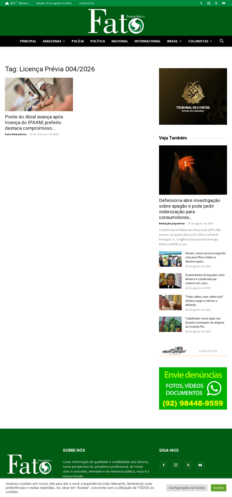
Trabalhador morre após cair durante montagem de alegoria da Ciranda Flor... (204, 322)
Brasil (172, 41)
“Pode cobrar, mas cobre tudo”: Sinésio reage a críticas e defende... (204, 301)
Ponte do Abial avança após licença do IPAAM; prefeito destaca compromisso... (34, 122)
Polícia (78, 41)
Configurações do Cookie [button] (187, 488)
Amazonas (52, 41)
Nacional (119, 41)
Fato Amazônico (16, 134)
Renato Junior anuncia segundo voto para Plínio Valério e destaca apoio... (205, 257)
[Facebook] (201, 3)
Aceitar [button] (219, 488)
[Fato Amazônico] (116, 21)
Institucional (86, 3)
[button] (221, 41)
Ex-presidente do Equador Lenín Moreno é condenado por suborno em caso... (205, 279)
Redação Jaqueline (172, 223)
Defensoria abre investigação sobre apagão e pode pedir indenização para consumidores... (189, 209)
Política (97, 41)
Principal (28, 41)
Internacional (148, 41)
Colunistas (198, 41)
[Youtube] (223, 3)
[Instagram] (208, 3)
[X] (216, 3)
